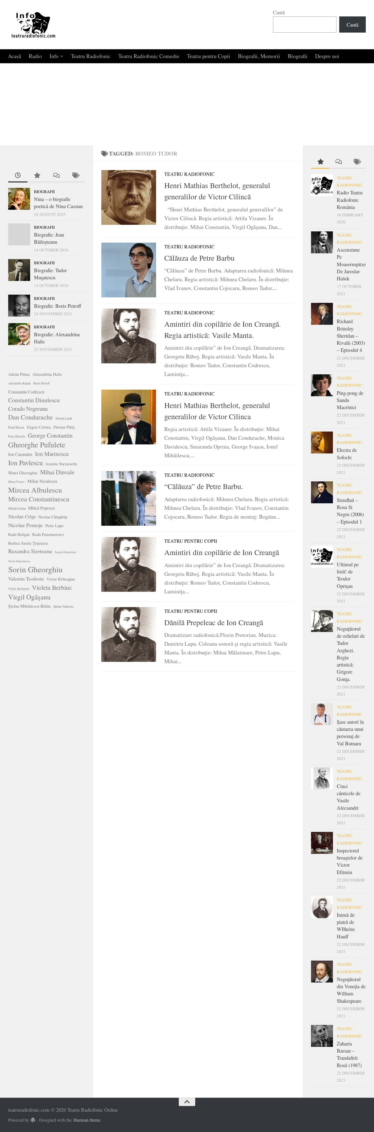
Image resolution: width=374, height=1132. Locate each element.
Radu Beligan (19, 534)
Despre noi (327, 56)
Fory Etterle (16, 436)
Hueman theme (86, 1120)
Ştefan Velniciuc (63, 606)
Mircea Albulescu (35, 490)
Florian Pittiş (64, 427)
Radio (35, 56)
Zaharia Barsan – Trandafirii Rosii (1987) (349, 1054)
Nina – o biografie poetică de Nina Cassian (58, 202)
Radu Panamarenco (48, 534)
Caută (279, 12)
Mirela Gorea (16, 508)
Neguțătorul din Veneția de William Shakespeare (351, 990)
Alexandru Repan (19, 383)
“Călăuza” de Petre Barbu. (203, 486)
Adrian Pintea (19, 374)
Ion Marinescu (52, 454)
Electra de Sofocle (347, 453)
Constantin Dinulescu (34, 400)
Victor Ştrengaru (18, 589)
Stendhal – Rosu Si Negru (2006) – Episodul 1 (350, 510)
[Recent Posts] (17, 175)
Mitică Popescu (41, 508)
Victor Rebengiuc (61, 579)
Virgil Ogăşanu (29, 597)
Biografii (297, 56)
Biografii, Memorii (259, 56)
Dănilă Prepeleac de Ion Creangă (213, 622)
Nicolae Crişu (22, 516)
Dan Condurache (30, 417)
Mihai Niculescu (42, 481)
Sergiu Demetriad (65, 552)
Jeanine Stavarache (61, 463)
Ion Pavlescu (25, 462)
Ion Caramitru (20, 454)
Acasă (14, 56)
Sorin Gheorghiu (35, 569)
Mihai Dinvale (57, 472)
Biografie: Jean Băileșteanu (49, 238)
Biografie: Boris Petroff (57, 305)
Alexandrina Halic (47, 374)
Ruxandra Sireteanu (30, 551)
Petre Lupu (54, 525)
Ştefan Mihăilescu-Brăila (29, 606)
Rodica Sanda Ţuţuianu (28, 543)
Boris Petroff (41, 383)
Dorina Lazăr (64, 418)
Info (54, 56)
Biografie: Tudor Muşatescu (50, 274)
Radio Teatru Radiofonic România (350, 199)
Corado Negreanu (28, 408)
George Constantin (50, 435)
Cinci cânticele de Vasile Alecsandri (348, 797)
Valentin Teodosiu (26, 578)
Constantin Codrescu (26, 392)
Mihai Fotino (16, 481)
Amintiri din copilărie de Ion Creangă (221, 552)
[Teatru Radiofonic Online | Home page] (33, 24)
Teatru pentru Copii (208, 56)
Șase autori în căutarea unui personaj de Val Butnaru (350, 732)
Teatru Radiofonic (91, 56)
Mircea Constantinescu (38, 499)
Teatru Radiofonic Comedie (148, 56)
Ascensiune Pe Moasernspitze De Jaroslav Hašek (351, 264)
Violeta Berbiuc (52, 587)
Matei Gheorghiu (23, 472)
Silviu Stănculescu (19, 561)
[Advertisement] (187, 104)
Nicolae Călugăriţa (52, 516)
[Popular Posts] (37, 175)
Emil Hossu (16, 427)
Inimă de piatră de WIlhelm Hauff (346, 925)
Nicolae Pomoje (25, 525)
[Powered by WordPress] (33, 1120)
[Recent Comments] (56, 175)
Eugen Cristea (39, 427)
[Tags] (75, 175)
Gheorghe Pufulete (36, 445)
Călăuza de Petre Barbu (199, 258)
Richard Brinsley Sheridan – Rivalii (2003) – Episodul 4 (351, 335)
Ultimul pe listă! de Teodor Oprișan (348, 575)
